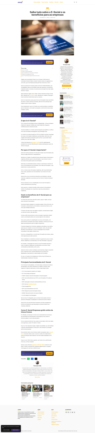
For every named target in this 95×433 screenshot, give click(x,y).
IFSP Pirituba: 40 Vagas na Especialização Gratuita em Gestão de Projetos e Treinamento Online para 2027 (68, 109)
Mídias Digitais (64, 145)
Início (46, 9)
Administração (64, 130)
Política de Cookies (55, 424)
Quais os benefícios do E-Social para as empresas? (30, 72)
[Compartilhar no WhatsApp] (28, 359)
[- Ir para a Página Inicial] (20, 2)
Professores (64, 146)
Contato (61, 2)
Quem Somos (54, 415)
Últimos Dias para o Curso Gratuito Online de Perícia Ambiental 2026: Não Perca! (68, 102)
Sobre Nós (56, 2)
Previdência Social (32, 284)
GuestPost (51, 2)
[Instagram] (63, 88)
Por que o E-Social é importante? (27, 71)
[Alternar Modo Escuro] (76, 2)
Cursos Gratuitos (37, 2)
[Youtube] (64, 88)
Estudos (63, 139)
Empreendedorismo (66, 137)
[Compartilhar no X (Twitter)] (36, 359)
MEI (62, 144)
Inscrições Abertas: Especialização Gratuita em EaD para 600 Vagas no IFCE (68, 96)
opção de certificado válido (38, 344)
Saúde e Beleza (65, 148)
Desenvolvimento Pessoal (67, 132)
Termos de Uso (54, 419)
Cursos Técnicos (45, 2)
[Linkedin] (68, 88)
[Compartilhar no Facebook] (32, 359)
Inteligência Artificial (66, 141)
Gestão (63, 140)
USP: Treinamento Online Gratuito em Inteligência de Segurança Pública (68, 115)
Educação (64, 136)
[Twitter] (70, 88)
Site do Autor (37, 377)
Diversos (63, 135)
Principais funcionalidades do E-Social (28, 74)
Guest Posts (53, 413)
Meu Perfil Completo (66, 85)
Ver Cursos (49, 62)
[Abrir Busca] (74, 2)
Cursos (63, 131)
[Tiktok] (66, 88)
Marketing (64, 142)
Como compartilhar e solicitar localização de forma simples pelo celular (68, 121)
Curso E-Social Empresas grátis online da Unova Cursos (30, 75)
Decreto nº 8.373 (35, 142)
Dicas (63, 134)
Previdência (32, 95)
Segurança (64, 149)
